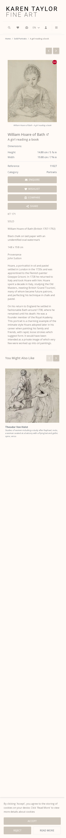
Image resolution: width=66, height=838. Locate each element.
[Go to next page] (56, 51)
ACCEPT (32, 821)
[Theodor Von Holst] (32, 396)
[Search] (9, 27)
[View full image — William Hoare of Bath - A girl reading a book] (32, 91)
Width (11, 157)
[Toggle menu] (55, 27)
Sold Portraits (20, 38)
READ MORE (47, 830)
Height (12, 152)
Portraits (52, 172)
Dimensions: (15, 146)
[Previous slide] (49, 358)
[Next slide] (56, 358)
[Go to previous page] (49, 51)
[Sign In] (46, 27)
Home (8, 38)
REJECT (17, 830)
